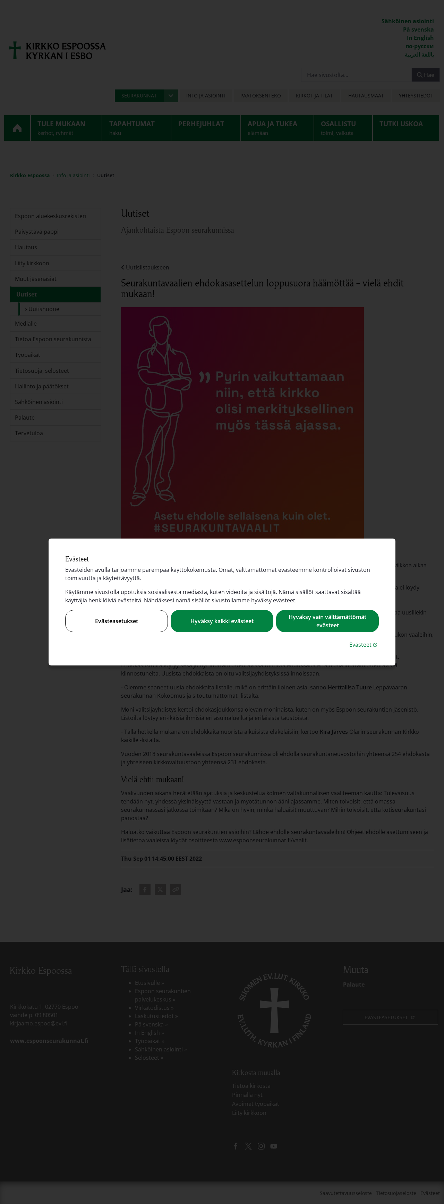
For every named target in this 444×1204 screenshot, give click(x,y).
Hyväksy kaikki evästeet (222, 621)
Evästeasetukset (116, 621)
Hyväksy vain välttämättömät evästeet (327, 621)
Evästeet (364, 644)
